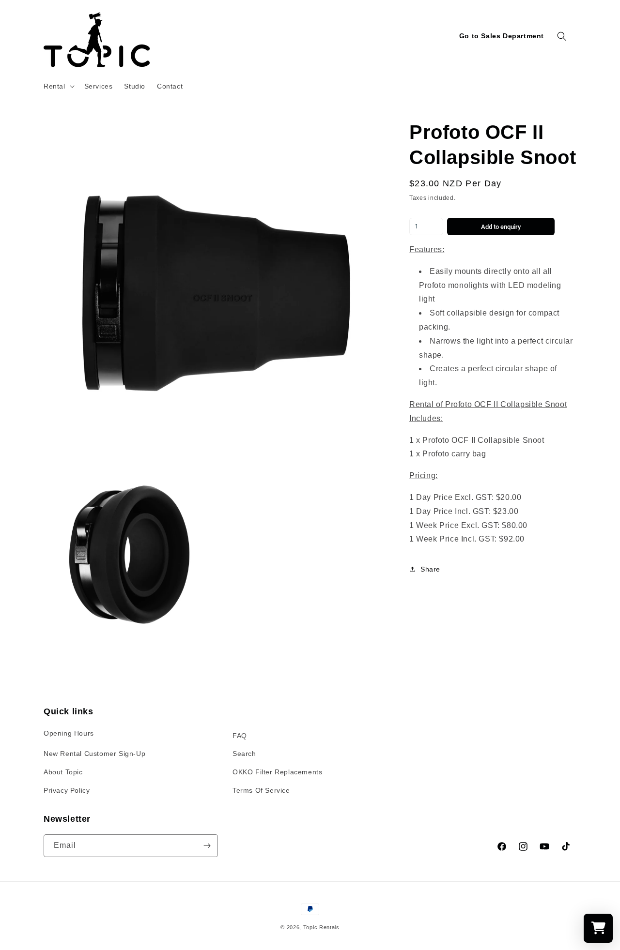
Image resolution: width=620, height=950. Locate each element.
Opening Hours (69, 733)
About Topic (63, 772)
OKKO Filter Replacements (277, 772)
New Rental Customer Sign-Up (94, 753)
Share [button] (430, 569)
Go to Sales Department (501, 36)
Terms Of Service (261, 790)
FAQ (239, 735)
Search (244, 753)
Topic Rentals (321, 927)
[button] (58, 86)
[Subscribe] (206, 845)
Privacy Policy (67, 790)
